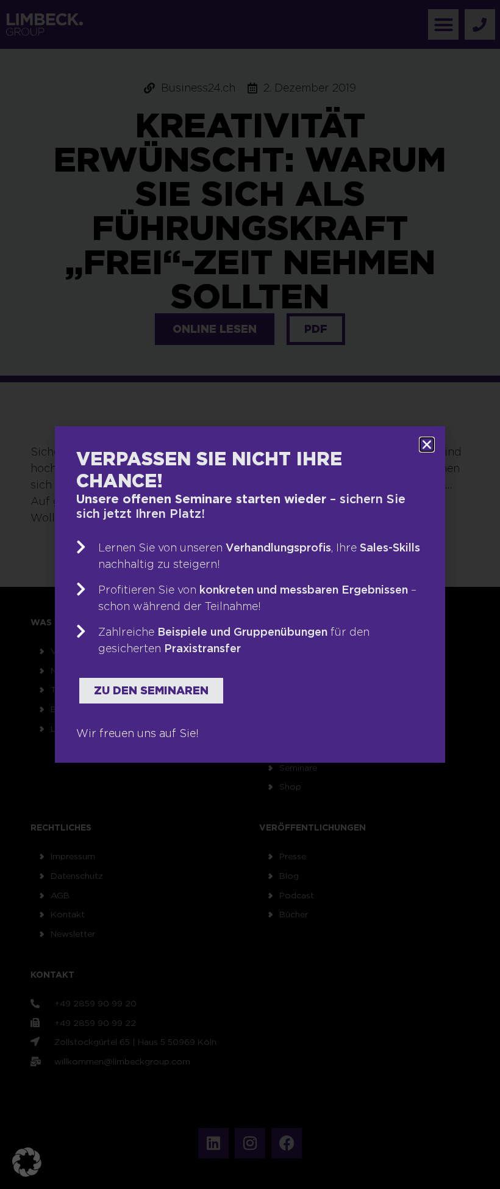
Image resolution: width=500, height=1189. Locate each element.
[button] (27, 1162)
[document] (250, 594)
